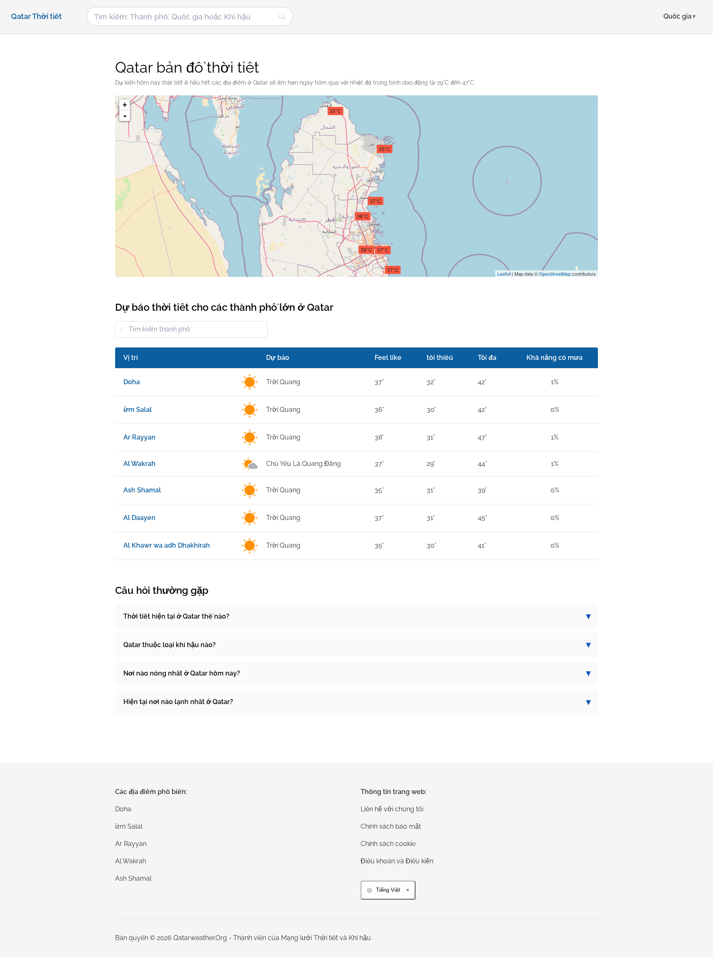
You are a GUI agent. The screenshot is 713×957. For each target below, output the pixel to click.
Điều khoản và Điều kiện (397, 861)
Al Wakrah (130, 861)
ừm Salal (128, 826)
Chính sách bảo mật (391, 826)
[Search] (282, 16)
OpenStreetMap (555, 273)
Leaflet (504, 273)
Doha (123, 809)
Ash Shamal (133, 878)
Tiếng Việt (388, 890)
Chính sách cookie (388, 844)
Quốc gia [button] (679, 16)
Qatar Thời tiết (36, 16)
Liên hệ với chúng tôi (392, 809)
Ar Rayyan (130, 844)
